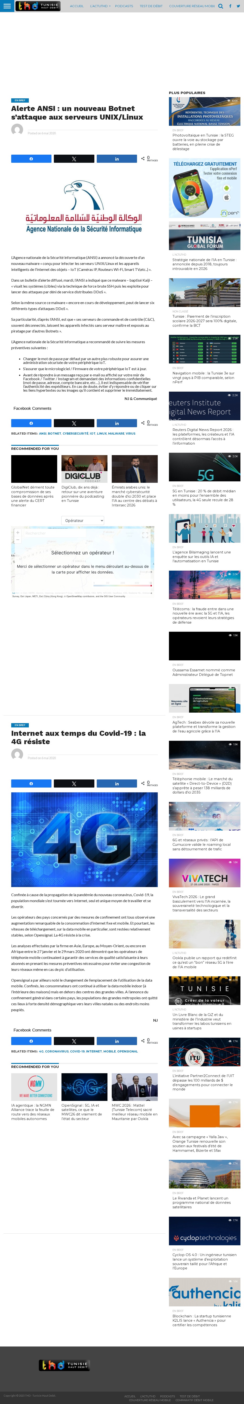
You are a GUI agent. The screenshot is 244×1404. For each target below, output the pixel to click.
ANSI (42, 433)
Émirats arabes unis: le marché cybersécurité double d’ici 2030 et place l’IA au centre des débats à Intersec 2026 (134, 496)
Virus (130, 433)
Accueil (77, 6)
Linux (102, 433)
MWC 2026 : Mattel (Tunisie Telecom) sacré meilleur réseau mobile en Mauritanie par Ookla (135, 1112)
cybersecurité (75, 433)
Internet (94, 1051)
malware (116, 433)
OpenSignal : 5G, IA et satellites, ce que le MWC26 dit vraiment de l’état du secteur (81, 1112)
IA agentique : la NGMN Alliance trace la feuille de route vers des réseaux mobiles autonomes (32, 1112)
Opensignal (127, 1051)
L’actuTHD (99, 6)
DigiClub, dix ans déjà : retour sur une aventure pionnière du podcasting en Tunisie (82, 494)
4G (41, 1051)
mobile (109, 1051)
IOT (93, 433)
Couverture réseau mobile (193, 6)
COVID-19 (77, 1051)
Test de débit (151, 6)
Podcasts (124, 6)
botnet (54, 433)
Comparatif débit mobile (195, 1400)
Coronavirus (57, 1051)
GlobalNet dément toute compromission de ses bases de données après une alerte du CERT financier (33, 496)
